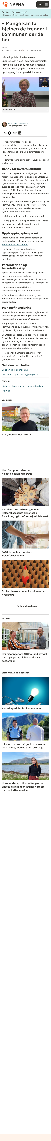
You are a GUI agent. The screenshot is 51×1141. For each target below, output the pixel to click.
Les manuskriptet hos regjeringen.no (20, 374)
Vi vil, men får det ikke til (16, 434)
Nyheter (6, 386)
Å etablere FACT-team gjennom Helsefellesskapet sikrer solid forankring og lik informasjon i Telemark (25, 513)
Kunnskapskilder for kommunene (21, 708)
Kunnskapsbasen (19, 12)
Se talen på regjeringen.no (15, 370)
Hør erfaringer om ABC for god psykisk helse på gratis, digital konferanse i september (24, 657)
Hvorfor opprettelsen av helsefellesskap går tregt (17, 472)
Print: (15, 133)
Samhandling (18, 386)
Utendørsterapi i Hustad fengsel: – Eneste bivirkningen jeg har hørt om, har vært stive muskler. (23, 787)
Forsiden (5, 12)
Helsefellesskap (35, 386)
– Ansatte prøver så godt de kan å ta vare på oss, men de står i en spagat (23, 746)
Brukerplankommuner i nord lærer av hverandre (23, 593)
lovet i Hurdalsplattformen (15, 244)
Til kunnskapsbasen (27, 606)
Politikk (6, 391)
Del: (5, 133)
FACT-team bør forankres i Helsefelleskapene (17, 554)
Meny (40, 4)
